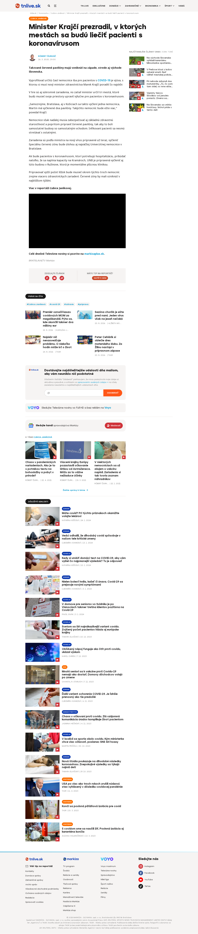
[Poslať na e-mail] (54, 278)
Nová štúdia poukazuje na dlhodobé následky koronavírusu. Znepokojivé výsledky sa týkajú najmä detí (91, 764)
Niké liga (105, 879)
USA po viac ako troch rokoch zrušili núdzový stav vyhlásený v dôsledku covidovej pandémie (92, 785)
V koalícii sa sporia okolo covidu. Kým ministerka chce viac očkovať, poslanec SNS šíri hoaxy (93, 740)
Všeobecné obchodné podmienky (42, 889)
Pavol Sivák (67, 614)
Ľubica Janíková (58, 13)
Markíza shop (69, 910)
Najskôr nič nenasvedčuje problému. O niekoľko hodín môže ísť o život (57, 342)
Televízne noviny (108, 870)
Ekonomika (151, 6)
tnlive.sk (33, 13)
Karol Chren (68, 656)
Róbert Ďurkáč (47, 56)
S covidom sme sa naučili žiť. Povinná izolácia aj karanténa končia (93, 830)
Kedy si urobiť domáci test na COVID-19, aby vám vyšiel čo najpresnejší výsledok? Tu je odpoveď (94, 560)
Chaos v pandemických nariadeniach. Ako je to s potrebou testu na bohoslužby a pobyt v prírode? (40, 469)
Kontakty (29, 871)
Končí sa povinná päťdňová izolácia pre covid (91, 806)
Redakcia (29, 897)
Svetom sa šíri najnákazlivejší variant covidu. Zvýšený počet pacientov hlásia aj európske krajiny (90, 629)
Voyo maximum (108, 866)
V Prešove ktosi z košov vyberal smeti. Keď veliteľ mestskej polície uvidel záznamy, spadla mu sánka (159, 72)
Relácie (104, 888)
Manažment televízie (73, 897)
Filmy (103, 897)
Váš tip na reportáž (41, 866)
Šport (168, 6)
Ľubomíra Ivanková (71, 543)
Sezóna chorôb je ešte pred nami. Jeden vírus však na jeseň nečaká (109, 315)
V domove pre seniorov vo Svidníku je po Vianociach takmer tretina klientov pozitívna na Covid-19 (93, 607)
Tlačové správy (70, 884)
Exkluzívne (99, 6)
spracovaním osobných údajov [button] (92, 382)
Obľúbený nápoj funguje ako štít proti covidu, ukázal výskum (91, 651)
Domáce (113, 6)
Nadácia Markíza (71, 901)
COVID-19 (104, 80)
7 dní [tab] (170, 52)
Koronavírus (44, 13)
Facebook (149, 873)
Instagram (149, 866)
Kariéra (66, 892)
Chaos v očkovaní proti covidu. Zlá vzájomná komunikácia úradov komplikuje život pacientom (92, 718)
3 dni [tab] (164, 52)
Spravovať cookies (34, 902)
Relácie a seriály (71, 875)
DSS (64, 667)
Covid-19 (66, 554)
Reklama (67, 888)
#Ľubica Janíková (36, 304)
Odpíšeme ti (69, 906)
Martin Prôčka (69, 746)
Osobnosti (68, 879)
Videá (181, 6)
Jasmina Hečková (70, 723)
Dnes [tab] (158, 52)
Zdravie (66, 509)
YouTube (149, 879)
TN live (85, 6)
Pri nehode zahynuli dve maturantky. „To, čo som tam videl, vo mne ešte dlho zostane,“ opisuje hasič (160, 84)
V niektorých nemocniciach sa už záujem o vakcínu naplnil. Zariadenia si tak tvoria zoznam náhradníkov (108, 471)
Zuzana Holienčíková (73, 836)
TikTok (147, 886)
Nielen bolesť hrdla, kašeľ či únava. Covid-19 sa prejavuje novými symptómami (92, 583)
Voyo (108, 407)
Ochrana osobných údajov (38, 893)
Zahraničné (132, 6)
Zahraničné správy (34, 880)
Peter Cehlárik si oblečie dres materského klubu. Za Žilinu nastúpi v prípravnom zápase (108, 344)
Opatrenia (67, 779)
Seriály (104, 892)
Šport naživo (107, 884)
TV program (69, 866)
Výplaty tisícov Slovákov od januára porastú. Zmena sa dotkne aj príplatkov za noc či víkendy (159, 96)
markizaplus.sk (94, 253)
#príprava (83, 304)
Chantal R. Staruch (72, 682)
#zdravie (69, 304)
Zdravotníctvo (70, 712)
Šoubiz (66, 870)
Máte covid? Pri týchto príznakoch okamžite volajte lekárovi (90, 515)
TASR (64, 791)
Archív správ (31, 884)
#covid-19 (55, 304)
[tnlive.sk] (28, 5)
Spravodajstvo (108, 875)
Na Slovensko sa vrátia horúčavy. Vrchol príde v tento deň (159, 107)
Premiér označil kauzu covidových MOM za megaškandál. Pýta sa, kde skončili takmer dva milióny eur (58, 318)
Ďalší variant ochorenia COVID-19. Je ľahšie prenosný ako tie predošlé (90, 695)
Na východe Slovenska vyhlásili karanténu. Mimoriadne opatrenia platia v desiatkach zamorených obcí (159, 60)
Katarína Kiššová (70, 520)
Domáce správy (33, 875)
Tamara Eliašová (70, 637)
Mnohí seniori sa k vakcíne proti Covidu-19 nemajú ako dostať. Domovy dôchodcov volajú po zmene (92, 674)
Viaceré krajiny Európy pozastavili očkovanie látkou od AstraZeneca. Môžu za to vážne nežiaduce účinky (75, 469)
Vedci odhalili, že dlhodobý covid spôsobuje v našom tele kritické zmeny (91, 537)
